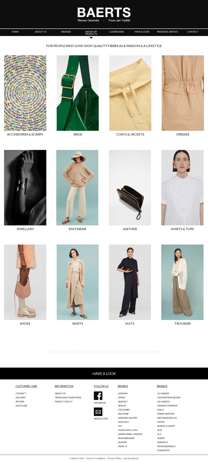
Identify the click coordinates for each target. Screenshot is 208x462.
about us (40, 32)
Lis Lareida (163, 401)
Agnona (122, 393)
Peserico (162, 442)
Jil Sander (163, 393)
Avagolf (123, 401)
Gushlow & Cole (128, 430)
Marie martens (165, 413)
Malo (160, 409)
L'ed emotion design (168, 397)
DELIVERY (20, 397)
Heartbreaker (126, 438)
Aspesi (121, 397)
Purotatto (163, 450)
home (15, 32)
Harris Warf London (130, 434)
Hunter (122, 442)
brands (66, 32)
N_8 (159, 434)
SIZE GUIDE (21, 405)
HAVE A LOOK (104, 373)
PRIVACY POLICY (63, 401)
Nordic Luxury (166, 426)
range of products (91, 33)
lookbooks (116, 32)
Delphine (123, 413)
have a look (142, 32)
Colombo (124, 409)
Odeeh (161, 438)
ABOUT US (60, 393)
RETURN (19, 401)
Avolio (122, 405)
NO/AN (160, 421)
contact (192, 32)
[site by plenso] (131, 458)
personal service (167, 32)
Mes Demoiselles (167, 417)
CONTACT (20, 393)
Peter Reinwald (166, 446)
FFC (120, 426)
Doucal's (123, 421)
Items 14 (122, 446)
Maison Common (167, 405)
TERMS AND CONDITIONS (68, 397)
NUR (159, 430)
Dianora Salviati (127, 417)
